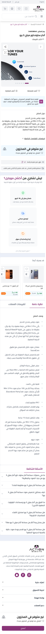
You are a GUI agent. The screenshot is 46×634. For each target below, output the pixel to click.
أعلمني (23, 628)
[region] (23, 65)
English (42, 2)
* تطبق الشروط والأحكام (23, 251)
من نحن (17, 2)
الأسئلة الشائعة (6, 2)
